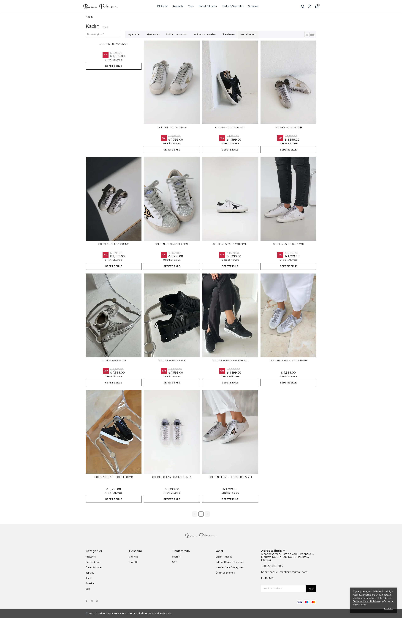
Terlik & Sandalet (233, 6)
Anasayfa (178, 6)
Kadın (89, 16)
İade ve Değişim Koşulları (229, 562)
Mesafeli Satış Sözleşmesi (229, 567)
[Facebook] (86, 601)
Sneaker (253, 6)
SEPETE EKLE (113, 66)
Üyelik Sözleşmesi (225, 572)
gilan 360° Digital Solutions (131, 613)
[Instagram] (92, 601)
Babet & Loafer (207, 6)
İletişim (176, 556)
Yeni (191, 6)
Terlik (88, 578)
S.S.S (174, 562)
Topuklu (90, 572)
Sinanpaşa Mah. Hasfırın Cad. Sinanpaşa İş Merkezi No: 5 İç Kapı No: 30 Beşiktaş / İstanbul (287, 556)
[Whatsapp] (97, 601)
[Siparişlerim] (310, 6)
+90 (263, 566)
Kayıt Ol (133, 562)
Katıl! (311, 588)
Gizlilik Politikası (223, 556)
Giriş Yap (133, 556)
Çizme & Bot (93, 562)
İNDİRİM (162, 6)
